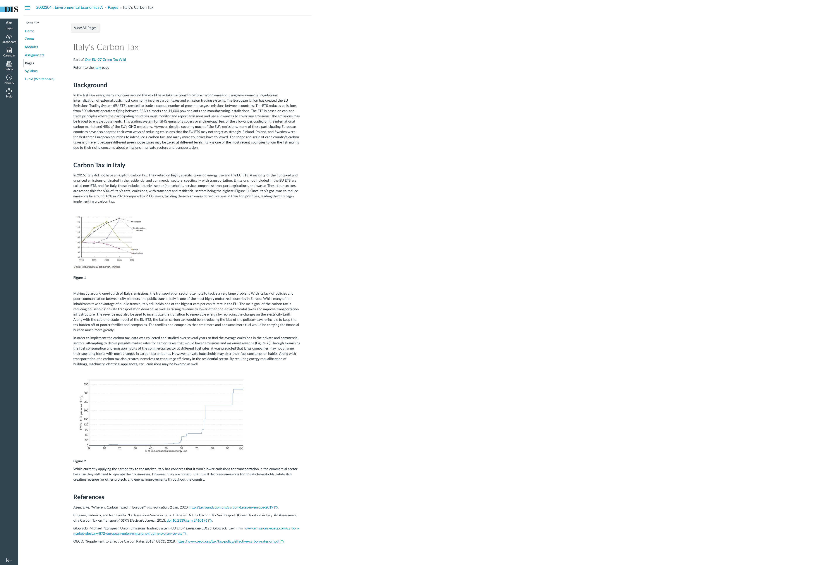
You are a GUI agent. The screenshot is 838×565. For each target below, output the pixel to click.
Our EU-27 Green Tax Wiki (105, 59)
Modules (31, 47)
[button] (9, 80)
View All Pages (85, 28)
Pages (29, 63)
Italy (97, 67)
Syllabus (31, 71)
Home (29, 31)
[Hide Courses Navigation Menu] (27, 8)
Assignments (34, 55)
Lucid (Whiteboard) (39, 79)
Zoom (29, 39)
